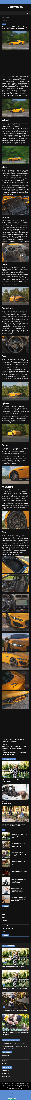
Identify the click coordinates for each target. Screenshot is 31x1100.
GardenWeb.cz (6, 1076)
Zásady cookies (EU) (7, 928)
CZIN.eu (12, 1096)
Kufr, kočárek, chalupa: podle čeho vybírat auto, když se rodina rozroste (6, 899)
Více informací (11, 1048)
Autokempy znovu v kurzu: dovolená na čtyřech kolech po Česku (6, 863)
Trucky (4, 923)
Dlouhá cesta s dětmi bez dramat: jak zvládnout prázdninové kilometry (6, 890)
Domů (3, 914)
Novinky (3, 24)
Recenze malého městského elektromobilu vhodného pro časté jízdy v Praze (15, 814)
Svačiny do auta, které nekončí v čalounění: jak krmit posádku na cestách (6, 836)
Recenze (4, 920)
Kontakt (4, 931)
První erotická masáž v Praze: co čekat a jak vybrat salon (6, 872)
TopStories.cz (6, 1061)
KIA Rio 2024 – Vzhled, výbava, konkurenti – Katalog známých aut (14, 752)
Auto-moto (18, 1096)
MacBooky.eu (5, 1058)
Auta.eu (18, 1095)
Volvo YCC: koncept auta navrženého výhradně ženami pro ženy (15, 792)
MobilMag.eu (5, 1063)
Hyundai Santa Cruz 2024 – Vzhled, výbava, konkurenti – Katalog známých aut (14, 746)
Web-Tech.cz (5, 1073)
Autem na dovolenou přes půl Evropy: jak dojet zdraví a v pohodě (15, 769)
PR (3, 984)
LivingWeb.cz (5, 1070)
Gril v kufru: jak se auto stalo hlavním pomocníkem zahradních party (6, 881)
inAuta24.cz (13, 1095)
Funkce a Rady (6, 926)
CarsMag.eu (15, 6)
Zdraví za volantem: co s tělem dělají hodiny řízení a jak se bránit (6, 854)
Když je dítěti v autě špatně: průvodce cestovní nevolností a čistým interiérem (6, 845)
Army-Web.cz (5, 1079)
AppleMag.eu (5, 1055)
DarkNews (11, 1088)
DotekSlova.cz (25, 1095)
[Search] (27, 13)
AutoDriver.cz (5, 1095)
